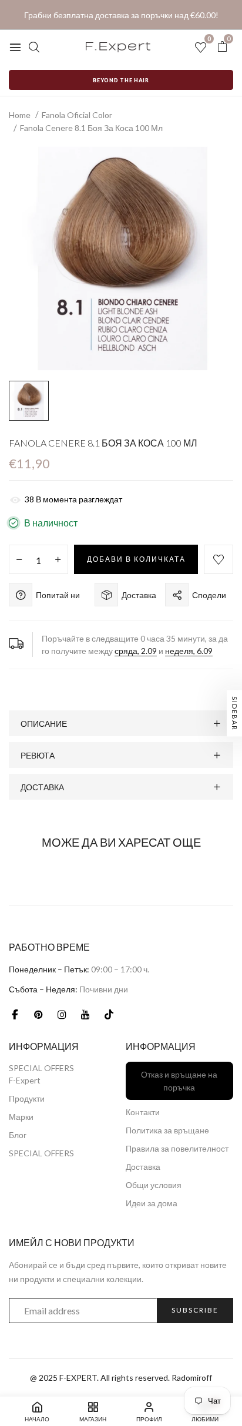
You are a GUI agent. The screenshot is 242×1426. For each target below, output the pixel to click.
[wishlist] (200, 48)
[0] (222, 47)
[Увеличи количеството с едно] (58, 560)
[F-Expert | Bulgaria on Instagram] (62, 1014)
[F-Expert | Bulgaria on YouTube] (85, 1014)
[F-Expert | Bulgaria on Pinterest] (38, 1014)
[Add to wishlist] (218, 559)
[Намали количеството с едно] (19, 560)
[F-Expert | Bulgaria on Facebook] (15, 1014)
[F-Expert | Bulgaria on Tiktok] (109, 1014)
